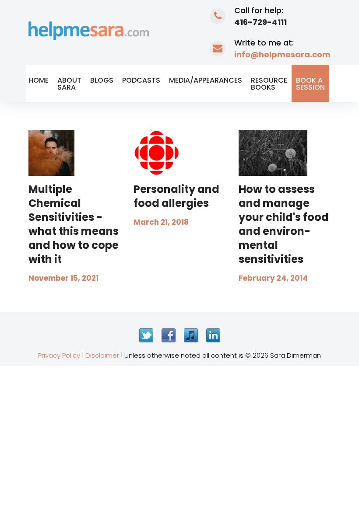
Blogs (101, 80)
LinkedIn (213, 335)
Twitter (146, 335)
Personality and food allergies (176, 196)
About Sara (69, 83)
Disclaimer (102, 355)
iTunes (191, 335)
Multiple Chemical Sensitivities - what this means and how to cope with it (73, 224)
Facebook (169, 335)
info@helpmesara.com (282, 54)
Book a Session (310, 83)
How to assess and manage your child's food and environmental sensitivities (284, 224)
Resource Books (269, 83)
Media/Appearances (205, 80)
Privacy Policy (59, 355)
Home (38, 80)
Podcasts (141, 80)
